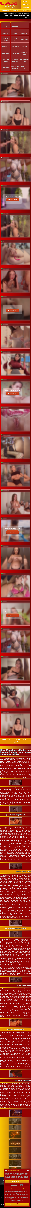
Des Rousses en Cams (24, 60)
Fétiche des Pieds (24, 53)
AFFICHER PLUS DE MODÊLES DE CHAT (15, 741)
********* (5, 186)
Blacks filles (6, 67)
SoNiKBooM (6, 490)
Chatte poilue (5, 46)
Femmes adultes (15, 39)
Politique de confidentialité (17, 1200)
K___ (4, 241)
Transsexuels (26, 4)
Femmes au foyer (6, 25)
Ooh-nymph (6, 269)
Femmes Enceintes (5, 32)
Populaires (5, 10)
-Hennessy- (6, 546)
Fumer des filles (15, 53)
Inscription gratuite (12, 199)
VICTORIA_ (6, 324)
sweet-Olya (5, 407)
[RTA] (22, 1185)
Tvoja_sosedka (6, 435)
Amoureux (25, 10)
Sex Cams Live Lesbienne (15, 67)
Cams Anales (5, 53)
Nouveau (15, 10)
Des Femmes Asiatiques (15, 25)
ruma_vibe (5, 129)
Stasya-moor (6, 463)
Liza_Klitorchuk (7, 684)
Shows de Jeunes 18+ (24, 32)
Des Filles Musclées (15, 32)
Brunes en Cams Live (15, 60)
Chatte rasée (24, 39)
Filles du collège (5, 39)
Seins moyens (15, 46)
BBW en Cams (24, 25)
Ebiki (4, 573)
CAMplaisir (6, 13)
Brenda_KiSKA (6, 352)
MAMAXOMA (6, 158)
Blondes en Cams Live (6, 60)
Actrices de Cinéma (15, 13)
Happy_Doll (5, 101)
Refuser (11, 1205)
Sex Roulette (26, 7)
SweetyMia (5, 73)
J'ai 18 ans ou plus (17, 1181)
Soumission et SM (24, 67)
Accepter (23, 1205)
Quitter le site (14, 1185)
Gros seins (24, 46)
